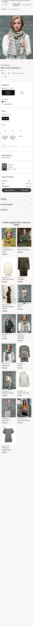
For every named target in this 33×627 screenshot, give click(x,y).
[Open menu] (3, 4)
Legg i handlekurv (16, 190)
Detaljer (4, 199)
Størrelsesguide (7, 204)
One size (5, 118)
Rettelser (4, 210)
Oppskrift (4, 9)
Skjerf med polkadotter (14, 9)
